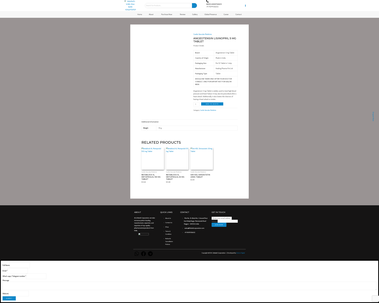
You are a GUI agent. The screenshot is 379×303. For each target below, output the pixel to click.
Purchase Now (166, 14)
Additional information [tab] (150, 122)
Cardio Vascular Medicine (202, 34)
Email (5, 271)
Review (182, 14)
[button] (151, 14)
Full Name (6, 265)
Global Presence (210, 14)
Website (215, 221)
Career (226, 14)
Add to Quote (212, 104)
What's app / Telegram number (14, 276)
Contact (238, 14)
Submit (9, 298)
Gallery (195, 14)
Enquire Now (373, 116)
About (151, 14)
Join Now (219, 224)
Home (139, 14)
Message (6, 280)
